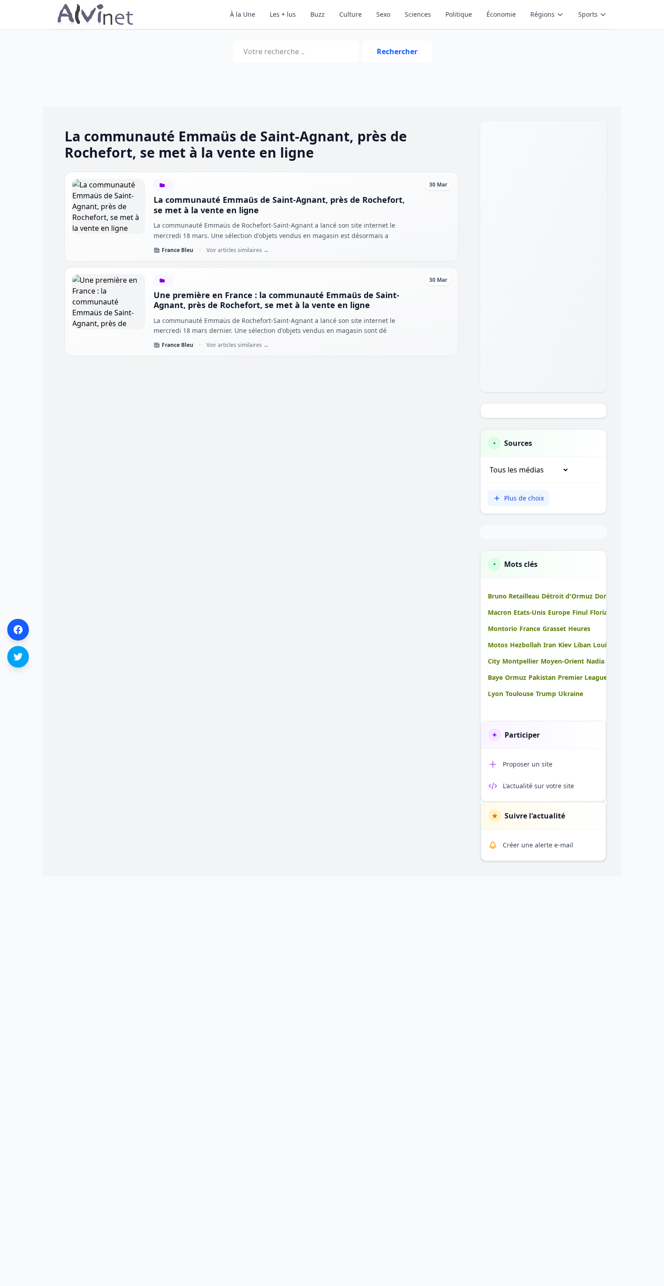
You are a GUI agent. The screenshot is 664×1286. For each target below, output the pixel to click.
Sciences (418, 14)
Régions (542, 14)
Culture (350, 14)
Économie (501, 14)
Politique (458, 14)
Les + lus (283, 14)
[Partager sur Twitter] (18, 657)
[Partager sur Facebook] (18, 630)
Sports (588, 14)
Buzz (317, 14)
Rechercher (397, 51)
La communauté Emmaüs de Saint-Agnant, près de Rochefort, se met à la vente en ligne (279, 204)
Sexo (383, 14)
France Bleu (177, 250)
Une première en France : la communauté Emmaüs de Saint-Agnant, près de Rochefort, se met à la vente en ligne (276, 300)
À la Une (242, 14)
